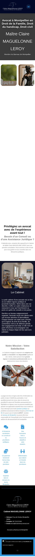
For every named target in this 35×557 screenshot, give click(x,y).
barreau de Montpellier (9, 415)
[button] (28, 7)
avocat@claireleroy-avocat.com (19, 523)
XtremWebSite (26, 541)
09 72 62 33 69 (17, 521)
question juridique (22, 408)
